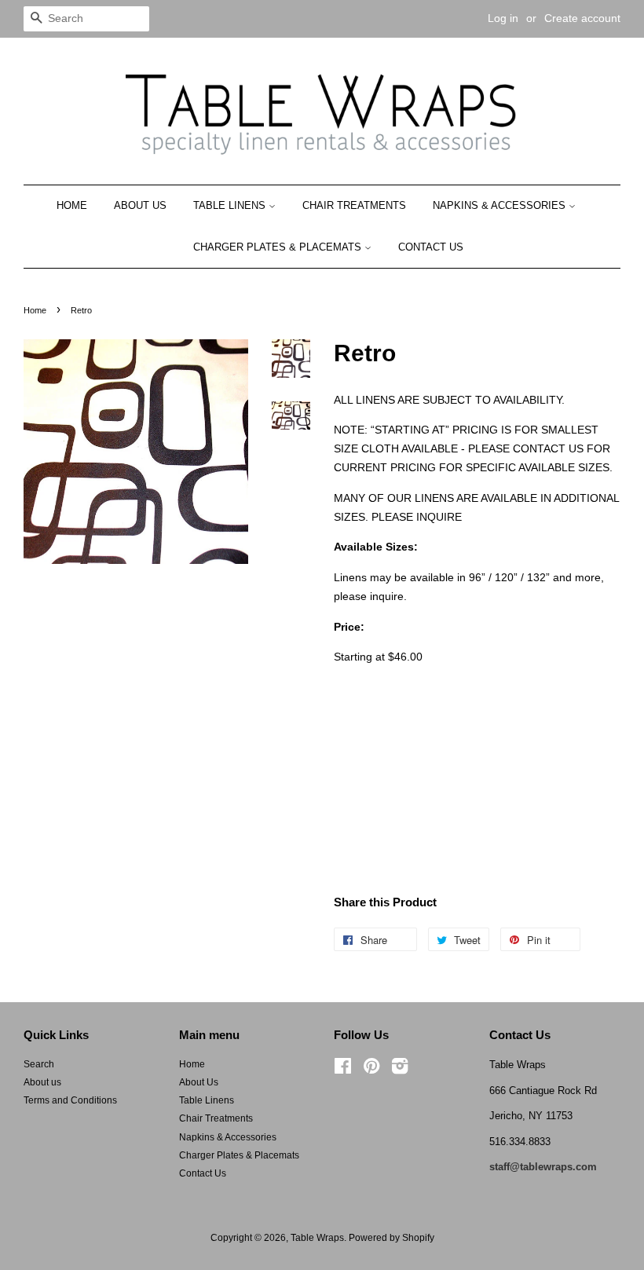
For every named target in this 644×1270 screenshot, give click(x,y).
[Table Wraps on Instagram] (399, 1069)
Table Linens (231, 205)
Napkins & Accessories (501, 205)
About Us (140, 205)
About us (42, 1082)
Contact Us (430, 247)
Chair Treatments (354, 205)
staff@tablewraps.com (543, 1167)
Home (72, 205)
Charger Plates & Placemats (278, 247)
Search (39, 1064)
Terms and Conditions (70, 1100)
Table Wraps (317, 1237)
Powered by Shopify (391, 1237)
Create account (582, 18)
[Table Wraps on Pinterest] (371, 1069)
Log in (503, 18)
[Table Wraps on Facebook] (343, 1069)
